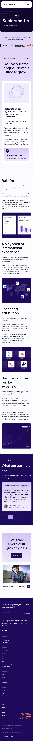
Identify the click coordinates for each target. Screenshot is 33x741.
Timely (3, 718)
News (3, 690)
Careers (4, 677)
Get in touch (17, 555)
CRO (3, 656)
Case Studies (5, 696)
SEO (3, 658)
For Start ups (5, 640)
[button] (29, 5)
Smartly (4, 710)
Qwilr (3, 704)
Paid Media (5, 651)
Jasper (3, 712)
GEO (3, 661)
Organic (4, 653)
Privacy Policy (18, 725)
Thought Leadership (7, 666)
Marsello (4, 715)
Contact (4, 680)
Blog (3, 693)
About (3, 674)
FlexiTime (4, 707)
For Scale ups (5, 642)
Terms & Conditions (7, 725)
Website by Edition (7, 728)
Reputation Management (9, 664)
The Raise (4, 682)
